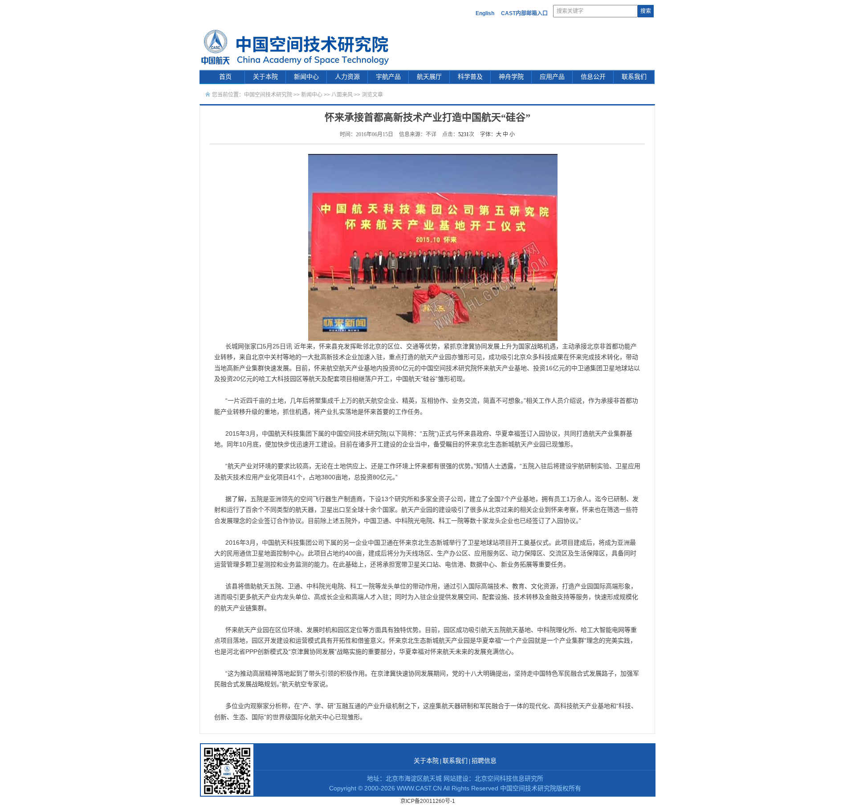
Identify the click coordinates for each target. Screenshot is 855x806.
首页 (225, 76)
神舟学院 (511, 76)
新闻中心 (306, 76)
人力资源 (347, 76)
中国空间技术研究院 (268, 95)
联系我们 (634, 76)
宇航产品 (388, 76)
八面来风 (342, 95)
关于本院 (265, 76)
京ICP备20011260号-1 (427, 801)
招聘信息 (484, 760)
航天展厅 (429, 76)
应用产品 (552, 76)
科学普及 (470, 76)
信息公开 (593, 76)
